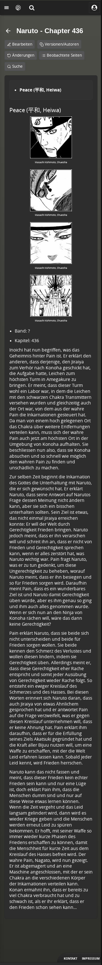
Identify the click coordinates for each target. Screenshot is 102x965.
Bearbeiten (22, 44)
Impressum (91, 958)
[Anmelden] (94, 7)
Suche (17, 66)
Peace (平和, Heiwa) (40, 90)
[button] (32, 7)
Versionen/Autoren (62, 44)
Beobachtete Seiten (64, 55)
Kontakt (70, 958)
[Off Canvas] (6, 7)
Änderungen (23, 55)
